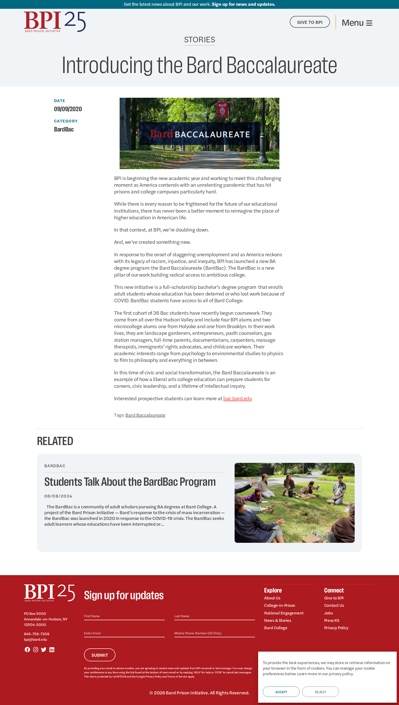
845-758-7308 (36, 633)
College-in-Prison (279, 605)
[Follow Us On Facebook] (27, 649)
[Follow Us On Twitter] (43, 649)
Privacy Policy (153, 676)
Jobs (328, 613)
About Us (272, 598)
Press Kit (331, 620)
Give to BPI (334, 598)
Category (66, 121)
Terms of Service (177, 676)
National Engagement (284, 613)
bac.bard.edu (237, 398)
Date (59, 100)
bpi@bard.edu (35, 639)
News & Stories (277, 620)
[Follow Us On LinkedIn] (51, 649)
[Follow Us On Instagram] (35, 649)
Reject (320, 692)
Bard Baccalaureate (145, 414)
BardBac (63, 129)
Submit (99, 654)
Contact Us (334, 605)
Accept (281, 692)
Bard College (275, 627)
